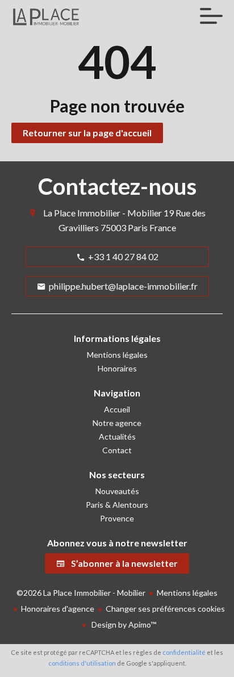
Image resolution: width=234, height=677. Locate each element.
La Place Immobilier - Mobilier (102, 212)
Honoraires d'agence (57, 608)
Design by (123, 624)
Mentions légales (187, 592)
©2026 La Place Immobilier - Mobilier (80, 592)
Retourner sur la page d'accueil (87, 132)
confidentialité (184, 652)
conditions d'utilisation (82, 663)
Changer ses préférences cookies (165, 608)
